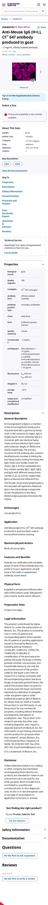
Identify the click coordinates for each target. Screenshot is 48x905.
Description (8, 186)
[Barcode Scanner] (38, 4)
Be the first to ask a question (19, 855)
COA (6, 163)
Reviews (6, 231)
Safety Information (12, 191)
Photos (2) (24, 87)
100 (22, 280)
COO (17, 163)
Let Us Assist (11, 252)
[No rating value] (7, 51)
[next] (40, 71)
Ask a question (23, 54)
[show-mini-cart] (44, 4)
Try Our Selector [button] (17, 820)
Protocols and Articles (9, 202)
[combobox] (24, 11)
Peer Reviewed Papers (7, 213)
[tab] (7, 19)
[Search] (43, 11)
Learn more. (20, 575)
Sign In (5, 95)
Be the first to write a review (20, 879)
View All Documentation (14, 170)
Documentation (10, 196)
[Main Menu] (3, 4)
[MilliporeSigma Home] (13, 4)
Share (43, 27)
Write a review (8, 54)
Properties (7, 182)
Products (4, 19)
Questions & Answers (7, 223)
